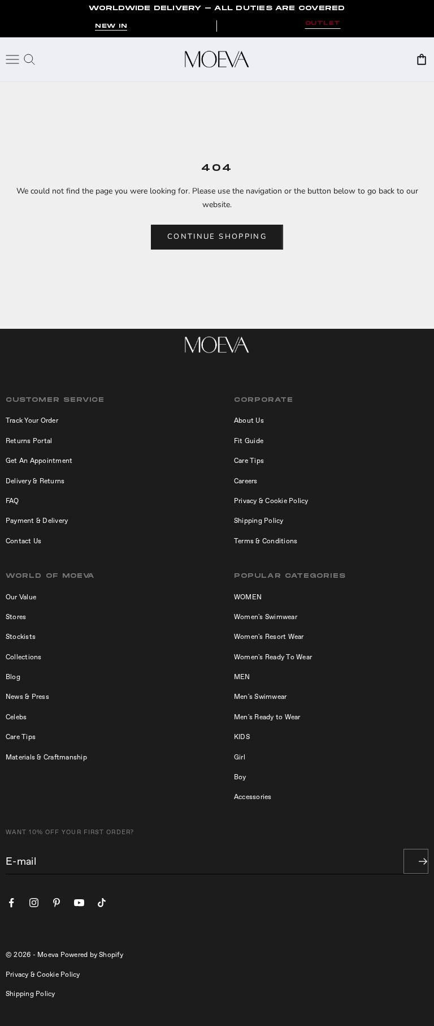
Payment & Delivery (37, 521)
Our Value (21, 597)
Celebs (16, 717)
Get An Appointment (39, 461)
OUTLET (323, 23)
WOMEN (248, 597)
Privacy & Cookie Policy (271, 501)
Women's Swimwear (265, 617)
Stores (16, 617)
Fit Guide (248, 441)
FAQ (12, 501)
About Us (249, 420)
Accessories (253, 797)
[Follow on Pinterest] (56, 902)
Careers (246, 481)
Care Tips (249, 461)
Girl (239, 757)
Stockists (21, 637)
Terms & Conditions (265, 541)
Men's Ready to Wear (267, 717)
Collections (24, 657)
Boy (240, 777)
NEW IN (111, 26)
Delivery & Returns (35, 481)
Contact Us (23, 541)
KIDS (242, 737)
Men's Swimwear (260, 697)
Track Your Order (32, 420)
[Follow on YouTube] (79, 902)
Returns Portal (29, 441)
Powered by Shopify (91, 955)
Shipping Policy (259, 521)
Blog (13, 677)
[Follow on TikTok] (101, 902)
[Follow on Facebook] (11, 902)
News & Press (27, 697)
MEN (242, 677)
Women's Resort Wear (269, 637)
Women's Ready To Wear (273, 657)
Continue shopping (217, 236)
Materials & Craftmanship (46, 757)
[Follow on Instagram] (34, 902)
